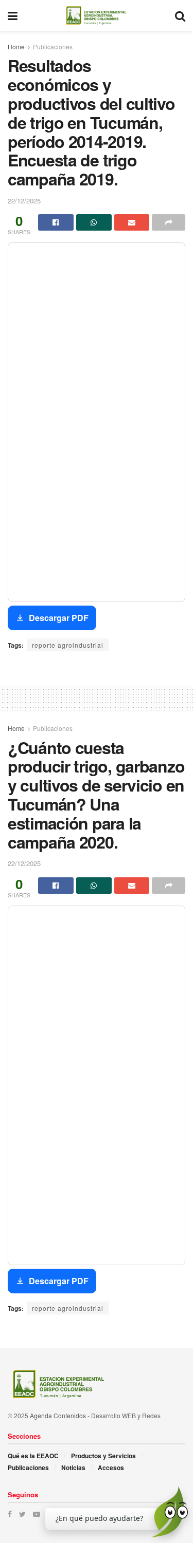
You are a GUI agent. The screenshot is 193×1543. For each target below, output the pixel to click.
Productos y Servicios (103, 1455)
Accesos (111, 1467)
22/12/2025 (24, 200)
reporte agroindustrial (67, 645)
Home (16, 46)
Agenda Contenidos (58, 1415)
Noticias (73, 1467)
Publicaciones (53, 46)
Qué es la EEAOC (33, 1455)
